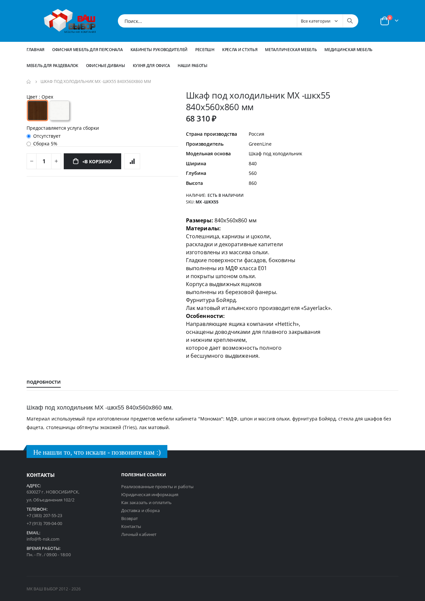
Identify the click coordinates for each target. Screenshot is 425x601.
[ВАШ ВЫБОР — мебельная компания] (70, 21)
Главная (35, 49)
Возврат (129, 518)
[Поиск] (350, 21)
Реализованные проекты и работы (157, 486)
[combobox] (238, 21)
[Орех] (37, 110)
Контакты (131, 526)
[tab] (44, 382)
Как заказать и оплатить (146, 502)
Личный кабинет (138, 534)
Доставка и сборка (140, 510)
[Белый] (59, 110)
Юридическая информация (149, 494)
